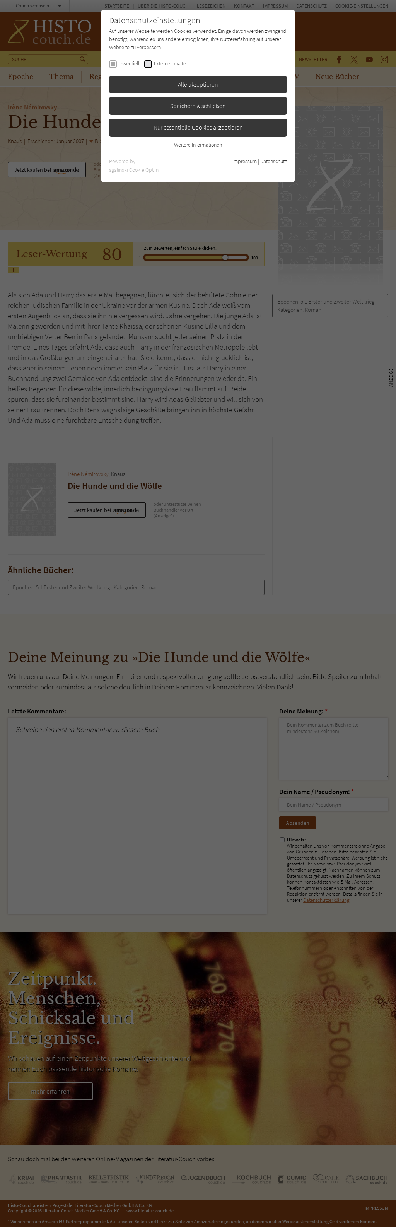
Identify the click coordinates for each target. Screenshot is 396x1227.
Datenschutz (273, 161)
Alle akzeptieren (198, 84)
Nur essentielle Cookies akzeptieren (198, 127)
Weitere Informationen (198, 144)
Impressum (244, 161)
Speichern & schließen (198, 105)
